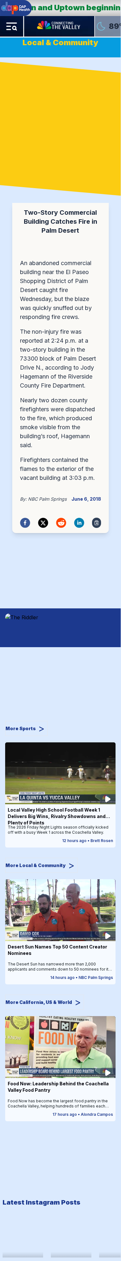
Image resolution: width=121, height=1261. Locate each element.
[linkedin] (79, 523)
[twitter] (43, 523)
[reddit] (61, 523)
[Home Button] (59, 26)
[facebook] (25, 523)
